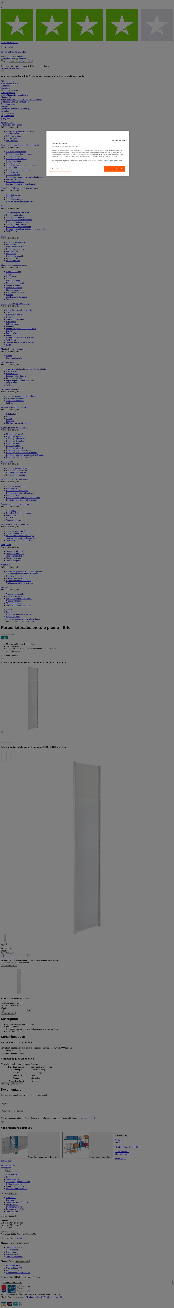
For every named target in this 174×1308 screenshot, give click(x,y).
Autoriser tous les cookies (114, 169)
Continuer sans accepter (119, 140)
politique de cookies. (60, 162)
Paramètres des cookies (60, 169)
